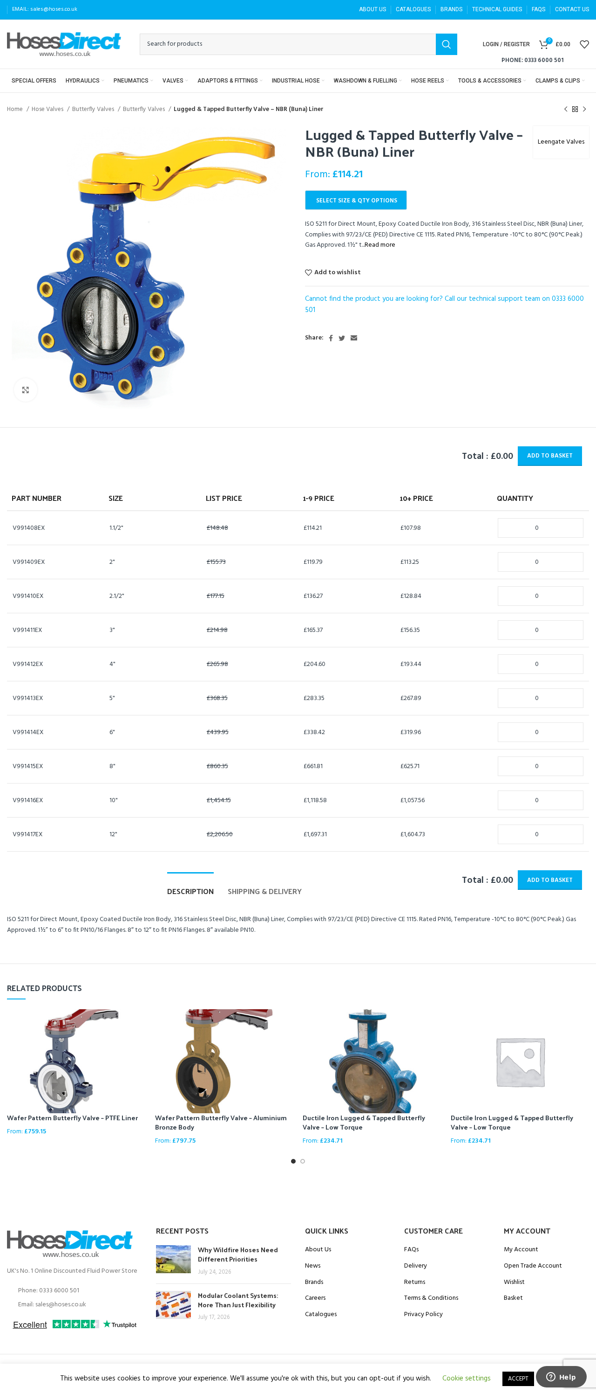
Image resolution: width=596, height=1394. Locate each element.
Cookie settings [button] (466, 1378)
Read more (380, 245)
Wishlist (514, 1282)
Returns (414, 1282)
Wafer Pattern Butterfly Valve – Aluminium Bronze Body (221, 1122)
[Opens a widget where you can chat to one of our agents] (561, 1377)
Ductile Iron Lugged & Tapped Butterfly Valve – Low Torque (364, 1122)
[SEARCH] (446, 44)
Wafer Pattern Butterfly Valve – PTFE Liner (72, 1118)
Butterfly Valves (93, 109)
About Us (318, 1250)
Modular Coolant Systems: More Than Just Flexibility (238, 1300)
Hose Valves (48, 109)
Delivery (415, 1266)
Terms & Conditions (431, 1298)
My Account (521, 1250)
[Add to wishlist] (138, 1045)
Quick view (138, 1024)
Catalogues (321, 1314)
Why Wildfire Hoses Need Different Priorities (238, 1254)
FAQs (411, 1250)
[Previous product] (565, 109)
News (312, 1266)
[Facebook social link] (331, 338)
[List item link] (74, 1291)
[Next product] (584, 109)
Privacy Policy (423, 1314)
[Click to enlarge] (25, 390)
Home (15, 109)
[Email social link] (354, 338)
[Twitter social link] (342, 338)
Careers (315, 1298)
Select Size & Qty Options (356, 201)
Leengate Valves (561, 142)
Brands (314, 1282)
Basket (513, 1298)
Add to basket (550, 456)
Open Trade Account (533, 1266)
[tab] (190, 886)
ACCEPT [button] (518, 1379)
